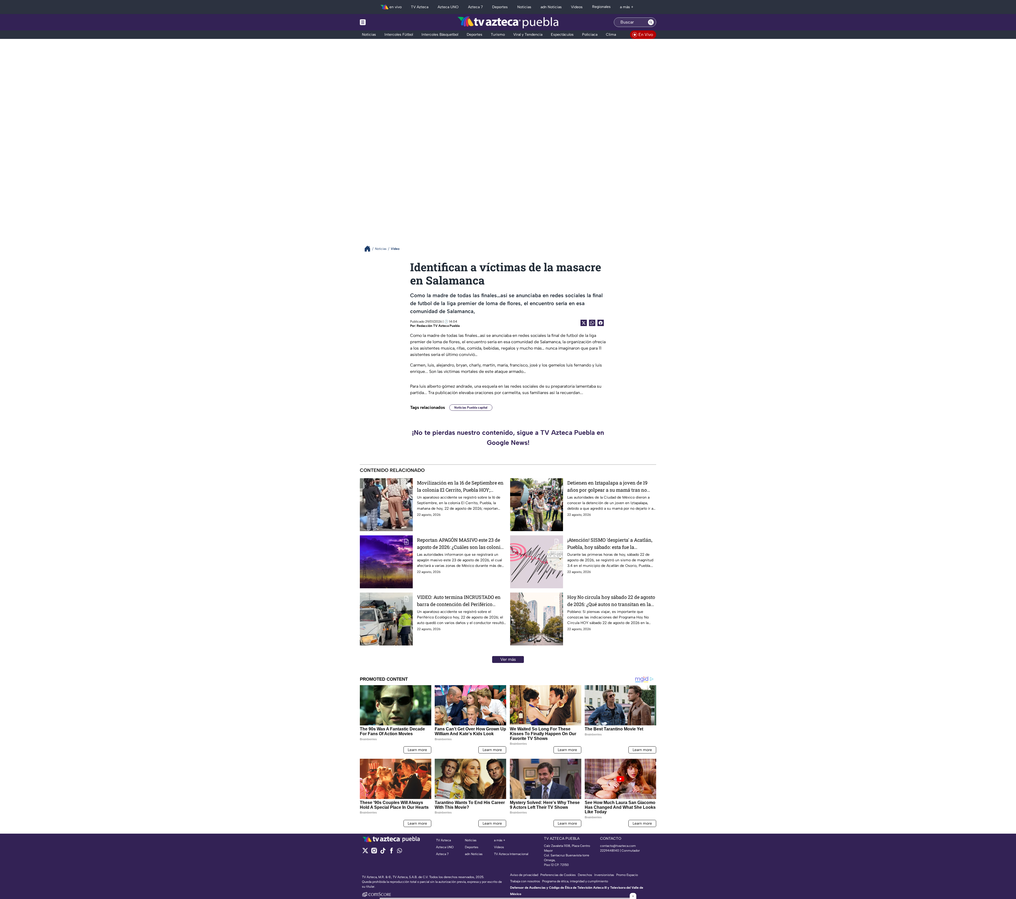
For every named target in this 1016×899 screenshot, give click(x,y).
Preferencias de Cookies (558, 875)
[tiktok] (382, 852)
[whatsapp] (399, 851)
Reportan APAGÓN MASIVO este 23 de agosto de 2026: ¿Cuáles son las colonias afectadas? (461, 544)
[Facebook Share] (600, 323)
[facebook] (391, 852)
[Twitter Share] (583, 323)
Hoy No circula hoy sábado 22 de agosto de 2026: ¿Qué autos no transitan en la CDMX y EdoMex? (611, 601)
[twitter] (365, 852)
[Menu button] (381, 22)
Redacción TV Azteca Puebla (438, 326)
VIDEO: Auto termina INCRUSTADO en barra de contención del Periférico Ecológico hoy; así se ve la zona (459, 601)
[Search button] (651, 22)
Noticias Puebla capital (470, 407)
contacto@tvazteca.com (618, 846)
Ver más (508, 659)
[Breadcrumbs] (369, 248)
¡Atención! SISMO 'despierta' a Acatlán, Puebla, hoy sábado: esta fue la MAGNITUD (609, 544)
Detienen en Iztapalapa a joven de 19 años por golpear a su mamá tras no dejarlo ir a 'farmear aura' (607, 487)
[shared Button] (592, 323)
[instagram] (374, 852)
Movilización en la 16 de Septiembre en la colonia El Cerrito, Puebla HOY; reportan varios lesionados (460, 487)
